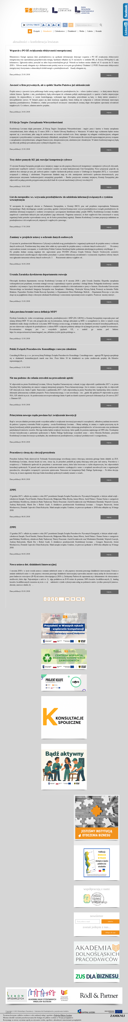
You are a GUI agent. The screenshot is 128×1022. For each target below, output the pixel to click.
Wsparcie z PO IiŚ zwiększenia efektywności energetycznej (40, 50)
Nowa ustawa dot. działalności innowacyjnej (33, 564)
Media (81, 31)
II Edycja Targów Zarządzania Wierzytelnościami (36, 122)
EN (71, 25)
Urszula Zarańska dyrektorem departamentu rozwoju (38, 274)
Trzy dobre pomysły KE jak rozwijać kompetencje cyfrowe (41, 159)
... (61, 599)
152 (78, 599)
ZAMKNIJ (117, 1015)
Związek (36, 31)
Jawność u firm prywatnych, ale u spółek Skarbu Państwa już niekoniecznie (50, 85)
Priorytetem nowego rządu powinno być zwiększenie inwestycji (43, 415)
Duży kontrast (59, 25)
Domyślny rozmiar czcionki (49, 25)
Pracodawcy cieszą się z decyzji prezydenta (32, 452)
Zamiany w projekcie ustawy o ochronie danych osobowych (41, 237)
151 (72, 599)
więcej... (110, 75)
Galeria (90, 31)
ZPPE (13, 490)
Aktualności (47, 31)
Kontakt (99, 31)
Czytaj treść (33, 25)
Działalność (72, 31)
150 (67, 599)
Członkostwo (60, 31)
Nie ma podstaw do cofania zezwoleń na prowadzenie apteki (41, 378)
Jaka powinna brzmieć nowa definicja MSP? (33, 311)
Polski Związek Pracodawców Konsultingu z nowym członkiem (43, 349)
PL (65, 25)
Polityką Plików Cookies (63, 1015)
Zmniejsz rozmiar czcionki (44, 25)
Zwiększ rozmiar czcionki (54, 25)
